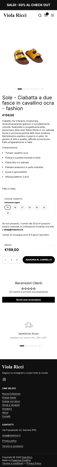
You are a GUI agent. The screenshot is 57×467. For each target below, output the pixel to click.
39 (29, 207)
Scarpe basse (9, 397)
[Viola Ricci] (15, 15)
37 (22, 207)
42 (44, 207)
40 (37, 207)
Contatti (6, 416)
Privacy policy (9, 440)
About (5, 412)
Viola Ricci (26, 457)
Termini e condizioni (12, 446)
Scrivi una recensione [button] (28, 299)
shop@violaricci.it (11, 435)
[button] (40, 15)
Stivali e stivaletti (11, 405)
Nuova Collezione (11, 393)
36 (15, 207)
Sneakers (7, 408)
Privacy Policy (34, 463)
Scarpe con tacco (11, 401)
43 (8, 213)
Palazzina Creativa (21, 460)
